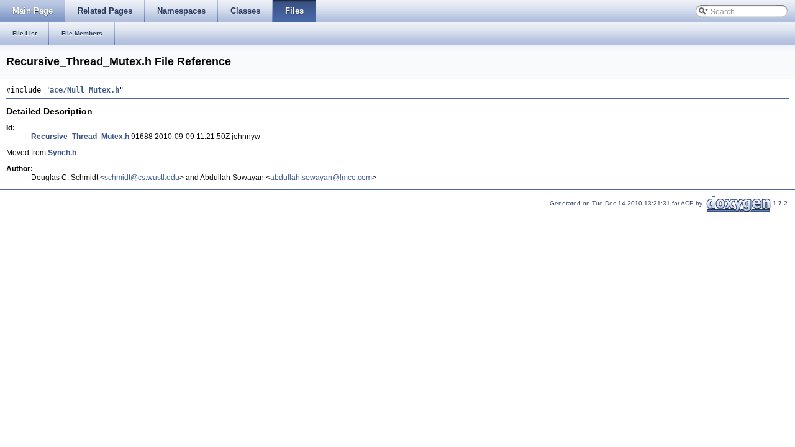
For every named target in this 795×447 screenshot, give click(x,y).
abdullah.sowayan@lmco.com (321, 177)
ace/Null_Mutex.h (84, 90)
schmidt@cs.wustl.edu (141, 177)
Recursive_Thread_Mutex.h (80, 136)
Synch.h (62, 152)
